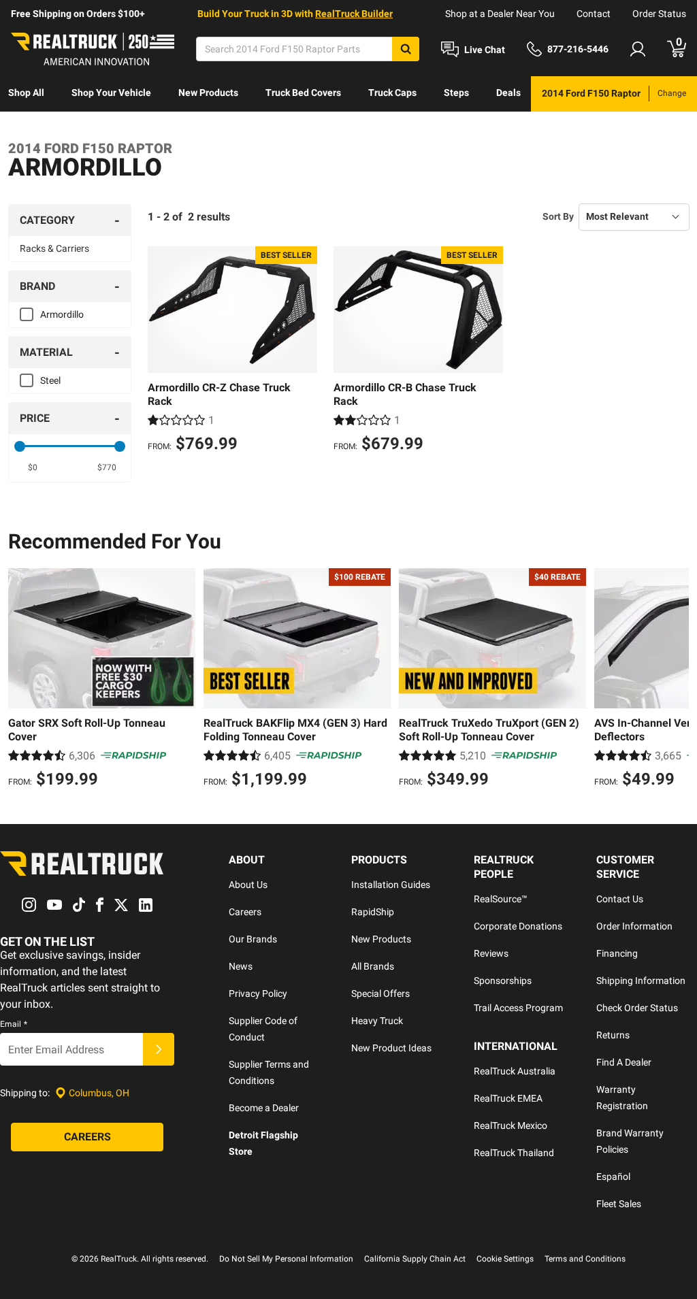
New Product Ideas (391, 1047)
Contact (594, 13)
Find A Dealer (623, 1062)
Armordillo (62, 314)
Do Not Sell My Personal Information (286, 1259)
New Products (208, 92)
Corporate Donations (518, 926)
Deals (508, 92)
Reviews (491, 953)
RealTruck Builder (354, 13)
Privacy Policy (258, 993)
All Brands (372, 966)
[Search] (405, 49)
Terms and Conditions (585, 1259)
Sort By (558, 216)
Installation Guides (390, 884)
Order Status (659, 13)
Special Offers (380, 993)
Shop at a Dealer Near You (500, 13)
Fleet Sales (618, 1203)
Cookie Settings (505, 1259)
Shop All (26, 92)
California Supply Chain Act (415, 1259)
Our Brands (253, 939)
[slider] (19, 446)
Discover (27, 127)
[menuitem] (26, 94)
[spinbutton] (32, 467)
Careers (245, 911)
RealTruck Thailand (514, 1152)
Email (13, 1024)
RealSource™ (501, 898)
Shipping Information (640, 980)
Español (613, 1176)
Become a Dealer (264, 1107)
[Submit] (158, 1049)
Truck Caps (392, 92)
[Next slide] (675, 679)
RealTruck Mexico (510, 1125)
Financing (617, 953)
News (241, 966)
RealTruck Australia (514, 1071)
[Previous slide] (21, 679)
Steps (456, 92)
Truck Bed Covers (303, 92)
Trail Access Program (518, 1007)
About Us (248, 884)
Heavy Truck (377, 1020)
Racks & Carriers (54, 248)
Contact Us (619, 898)
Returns (613, 1035)
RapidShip (372, 911)
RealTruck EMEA (508, 1098)
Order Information (634, 926)
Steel (50, 380)
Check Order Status (637, 1007)
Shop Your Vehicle (111, 92)
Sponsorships (503, 980)
